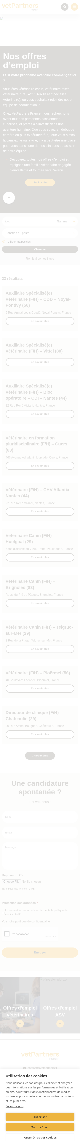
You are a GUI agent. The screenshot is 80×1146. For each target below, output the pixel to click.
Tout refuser (40, 1127)
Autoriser (40, 1117)
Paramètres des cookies (40, 1137)
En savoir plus (14, 1106)
